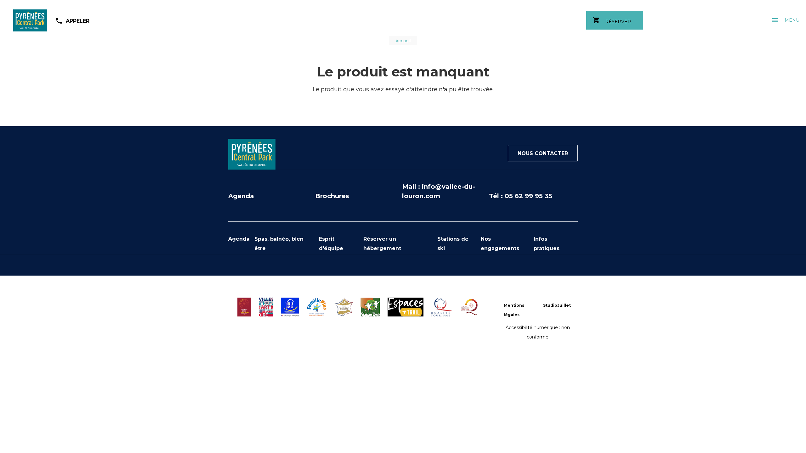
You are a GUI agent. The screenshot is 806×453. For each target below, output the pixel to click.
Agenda (241, 196)
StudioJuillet (557, 305)
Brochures (332, 196)
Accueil (403, 40)
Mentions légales (514, 310)
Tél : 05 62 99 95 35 (520, 196)
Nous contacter (543, 153)
